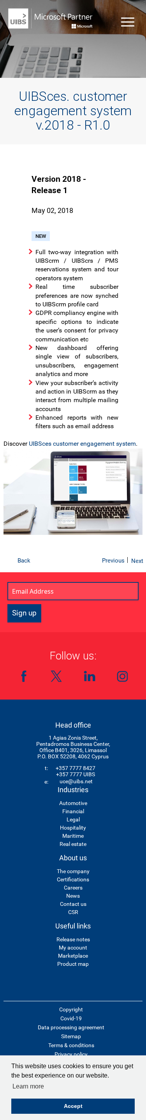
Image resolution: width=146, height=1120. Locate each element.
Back (24, 560)
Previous (113, 560)
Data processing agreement (71, 1027)
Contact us (73, 904)
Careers (73, 887)
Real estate (73, 844)
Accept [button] (73, 1106)
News (73, 896)
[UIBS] (50, 18)
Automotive (73, 803)
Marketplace (73, 956)
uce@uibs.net (76, 781)
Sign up (24, 612)
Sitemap (71, 1036)
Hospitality (73, 828)
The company (73, 871)
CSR (73, 912)
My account (73, 947)
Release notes (73, 939)
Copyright (71, 1009)
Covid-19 (71, 1018)
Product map (73, 964)
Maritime (73, 836)
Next (137, 560)
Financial (73, 811)
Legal (73, 819)
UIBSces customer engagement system (82, 443)
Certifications (73, 879)
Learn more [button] (28, 1086)
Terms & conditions (71, 1045)
